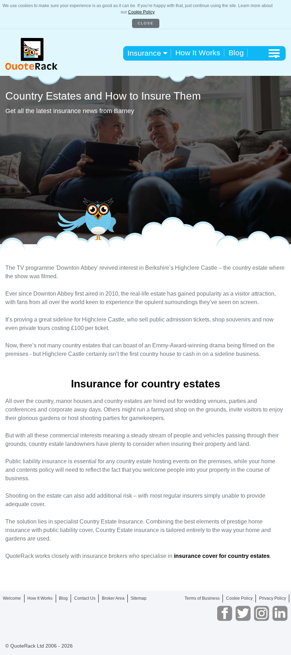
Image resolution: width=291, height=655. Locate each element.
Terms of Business (202, 598)
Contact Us (84, 598)
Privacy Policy (272, 598)
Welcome (12, 598)
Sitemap (139, 598)
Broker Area (113, 598)
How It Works (197, 53)
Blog (236, 53)
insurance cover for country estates (222, 556)
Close (146, 23)
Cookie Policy (141, 12)
